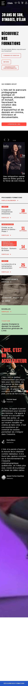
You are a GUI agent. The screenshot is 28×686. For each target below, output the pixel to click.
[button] (4, 140)
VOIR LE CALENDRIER (9, 200)
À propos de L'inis (14, 124)
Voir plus (5, 282)
